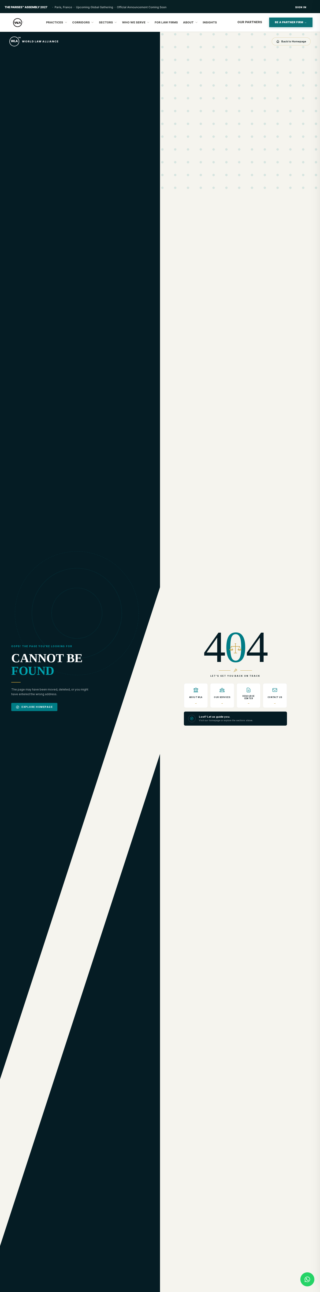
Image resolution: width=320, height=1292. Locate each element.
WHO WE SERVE (133, 22)
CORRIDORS (81, 22)
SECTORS (106, 22)
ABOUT (188, 22)
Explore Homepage (37, 706)
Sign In (300, 7)
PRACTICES (54, 22)
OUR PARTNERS (250, 22)
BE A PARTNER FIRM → (291, 22)
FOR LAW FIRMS (166, 22)
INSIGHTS (210, 22)
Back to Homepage (293, 41)
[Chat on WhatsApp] (307, 1279)
